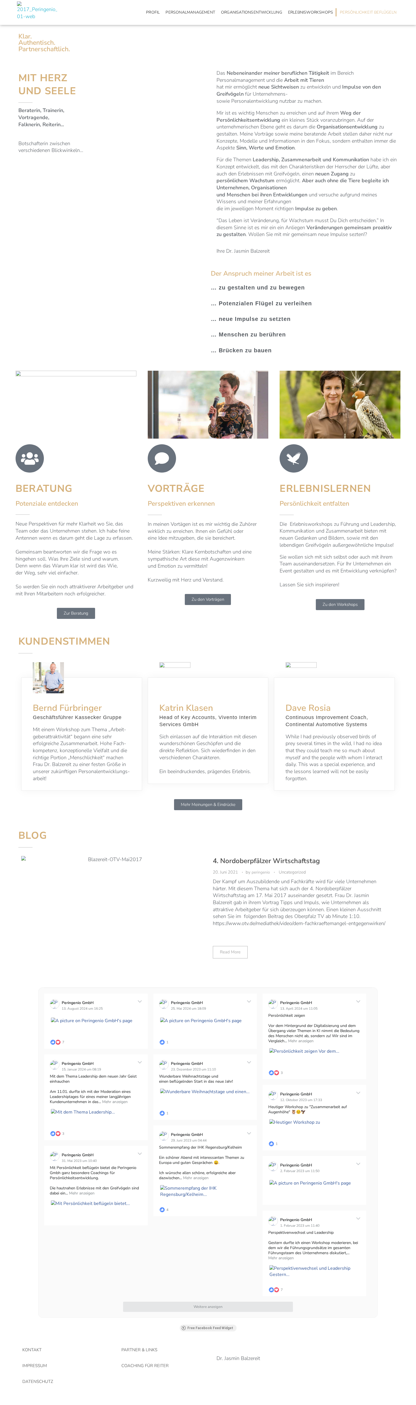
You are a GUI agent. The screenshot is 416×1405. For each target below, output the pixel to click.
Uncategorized (292, 872)
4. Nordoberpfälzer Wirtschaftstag (266, 861)
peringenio (261, 872)
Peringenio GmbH (78, 1002)
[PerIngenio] (37, 12)
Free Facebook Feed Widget (210, 1328)
